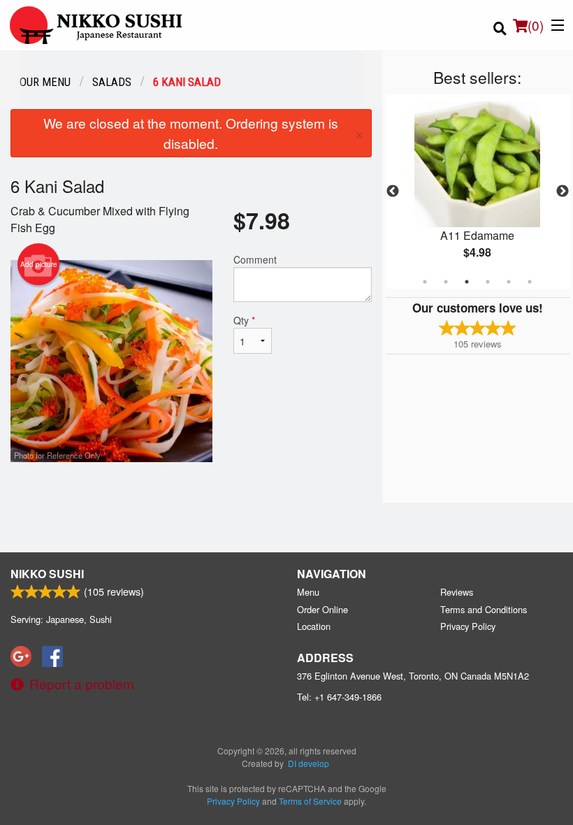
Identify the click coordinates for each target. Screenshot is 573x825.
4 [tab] (488, 282)
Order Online (322, 609)
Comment (255, 259)
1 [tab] (425, 282)
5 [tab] (509, 282)
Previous (393, 192)
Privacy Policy (467, 626)
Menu (308, 591)
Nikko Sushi (47, 574)
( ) (536, 24)
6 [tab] (530, 282)
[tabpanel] (477, 191)
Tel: (339, 696)
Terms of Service (310, 801)
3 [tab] (467, 282)
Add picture (38, 264)
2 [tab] (446, 282)
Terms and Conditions (483, 609)
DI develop (308, 763)
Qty (244, 320)
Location (314, 626)
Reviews (456, 591)
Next (563, 192)
